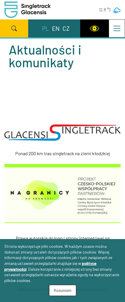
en (56, 28)
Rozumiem (63, 290)
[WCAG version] (94, 28)
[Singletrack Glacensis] (62, 134)
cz (66, 28)
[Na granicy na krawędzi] (62, 195)
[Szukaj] (14, 28)
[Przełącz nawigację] (117, 28)
